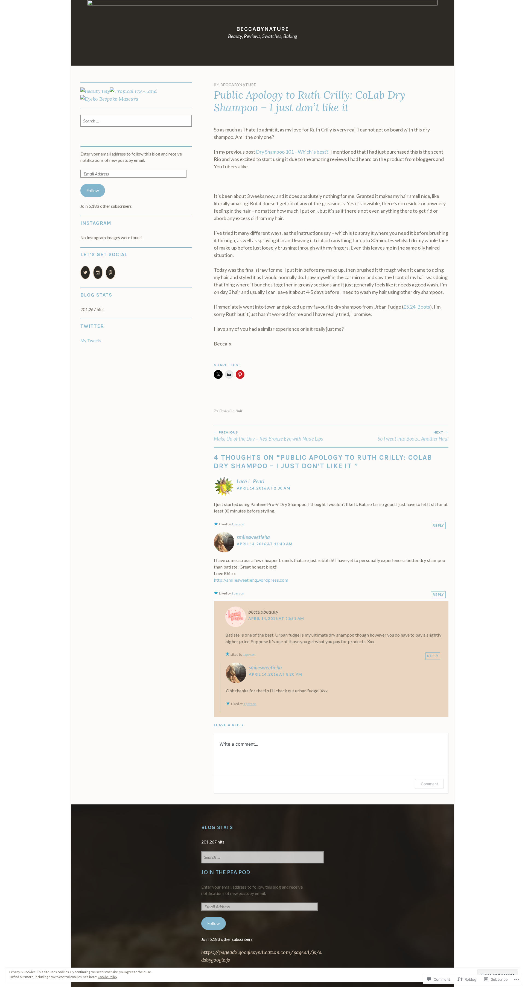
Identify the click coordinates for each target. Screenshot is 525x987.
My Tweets (90, 340)
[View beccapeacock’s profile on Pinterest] (110, 272)
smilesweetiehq (253, 537)
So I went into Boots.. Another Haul (413, 436)
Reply (438, 525)
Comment (429, 783)
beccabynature (262, 28)
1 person (237, 524)
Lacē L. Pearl (250, 481)
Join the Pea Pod (225, 872)
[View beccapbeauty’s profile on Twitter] (85, 272)
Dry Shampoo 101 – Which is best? (292, 152)
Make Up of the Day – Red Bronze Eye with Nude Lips (268, 436)
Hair (239, 410)
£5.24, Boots (416, 307)
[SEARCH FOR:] (136, 121)
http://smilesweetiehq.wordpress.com (251, 579)
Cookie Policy (107, 977)
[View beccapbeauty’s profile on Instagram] (98, 272)
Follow (92, 190)
